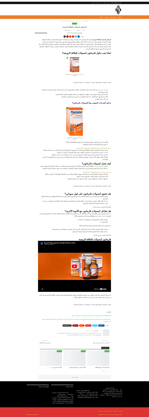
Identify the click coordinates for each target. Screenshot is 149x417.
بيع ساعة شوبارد (84, 395)
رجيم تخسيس (99, 334)
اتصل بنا (97, 2)
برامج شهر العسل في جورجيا (58, 403)
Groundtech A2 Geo (63, 396)
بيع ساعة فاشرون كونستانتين (63, 399)
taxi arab (96, 395)
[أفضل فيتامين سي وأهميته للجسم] (74, 358)
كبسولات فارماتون (103, 90)
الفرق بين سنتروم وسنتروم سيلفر (101, 342)
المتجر (105, 2)
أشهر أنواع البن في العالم (62, 401)
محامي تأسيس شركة (110, 391)
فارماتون (103, 216)
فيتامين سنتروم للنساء (99, 207)
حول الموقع (113, 17)
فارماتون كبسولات (99, 166)
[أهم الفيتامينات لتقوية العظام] (98, 358)
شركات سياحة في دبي (90, 392)
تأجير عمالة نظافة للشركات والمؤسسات (85, 397)
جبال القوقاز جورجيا (85, 390)
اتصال (101, 17)
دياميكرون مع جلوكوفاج (45, 342)
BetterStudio (35, 414)
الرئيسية (108, 2)
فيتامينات (74, 23)
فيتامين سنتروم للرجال (99, 235)
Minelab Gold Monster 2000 (64, 397)
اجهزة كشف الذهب (90, 394)
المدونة (93, 2)
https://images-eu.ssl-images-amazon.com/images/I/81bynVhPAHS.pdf (91, 315)
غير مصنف (59, 351)
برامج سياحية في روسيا (113, 389)
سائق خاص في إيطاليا (110, 394)
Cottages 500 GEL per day (62, 392)
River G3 (118, 394)
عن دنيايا (100, 2)
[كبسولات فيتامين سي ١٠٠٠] (51, 358)
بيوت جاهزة (114, 396)
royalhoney (75, 334)
